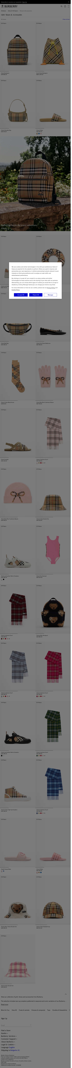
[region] (35, 280)
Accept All (20, 295)
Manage (50, 295)
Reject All (36, 295)
